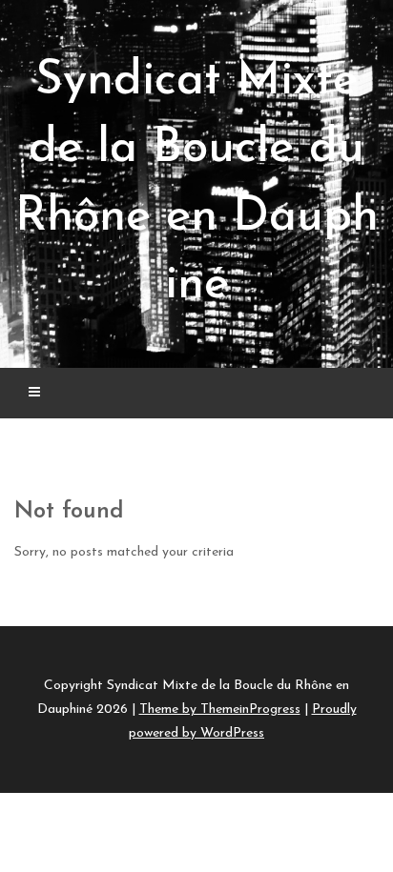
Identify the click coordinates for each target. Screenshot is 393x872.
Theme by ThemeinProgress (219, 709)
